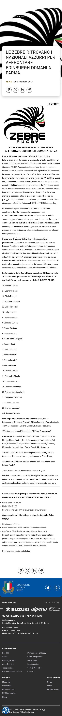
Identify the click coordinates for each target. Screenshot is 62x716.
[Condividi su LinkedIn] (22, 90)
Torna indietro (17, 16)
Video (49, 685)
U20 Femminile (8, 693)
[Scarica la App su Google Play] (57, 588)
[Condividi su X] (15, 90)
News (9, 81)
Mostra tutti (50, 602)
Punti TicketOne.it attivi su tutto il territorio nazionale (24, 528)
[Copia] (29, 90)
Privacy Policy (38, 710)
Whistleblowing (27, 712)
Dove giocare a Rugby (36, 653)
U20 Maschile (8, 689)
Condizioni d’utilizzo (22, 710)
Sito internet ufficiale (10, 524)
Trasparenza (7, 668)
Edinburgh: (7, 436)
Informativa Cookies (10, 712)
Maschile (6, 682)
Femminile (6, 685)
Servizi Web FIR (34, 668)
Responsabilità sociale (12, 671)
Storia (4, 656)
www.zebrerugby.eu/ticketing (18, 551)
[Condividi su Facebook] (9, 90)
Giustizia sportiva (34, 656)
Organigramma (8, 660)
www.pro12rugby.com (47, 483)
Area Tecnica (8, 664)
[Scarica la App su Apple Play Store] (48, 588)
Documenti (32, 660)
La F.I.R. (5, 653)
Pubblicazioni (53, 689)
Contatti (30, 671)
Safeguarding (33, 664)
